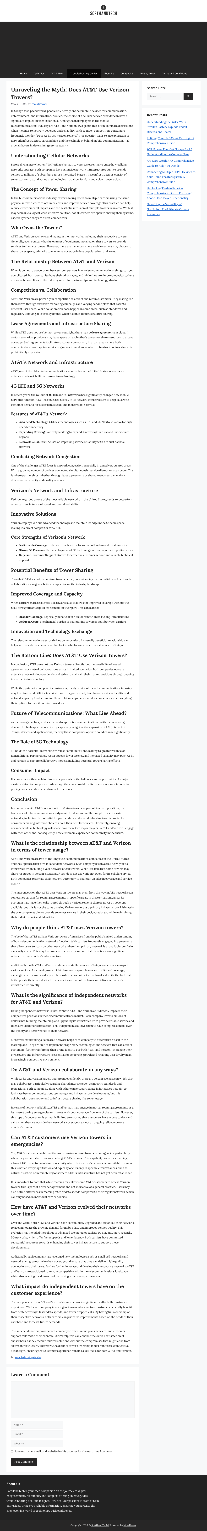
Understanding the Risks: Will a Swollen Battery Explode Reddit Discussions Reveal (167, 127)
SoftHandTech (99, 1525)
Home (23, 73)
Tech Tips (38, 73)
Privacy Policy (148, 73)
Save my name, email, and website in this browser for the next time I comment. (64, 1451)
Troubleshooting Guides (83, 73)
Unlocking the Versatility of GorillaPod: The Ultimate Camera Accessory (168, 209)
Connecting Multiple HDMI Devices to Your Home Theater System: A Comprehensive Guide (171, 177)
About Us (109, 73)
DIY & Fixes (57, 73)
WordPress (130, 1525)
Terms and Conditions (174, 73)
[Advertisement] (103, 45)
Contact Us (127, 73)
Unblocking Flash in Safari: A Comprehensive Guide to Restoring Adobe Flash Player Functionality (169, 193)
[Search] (188, 96)
